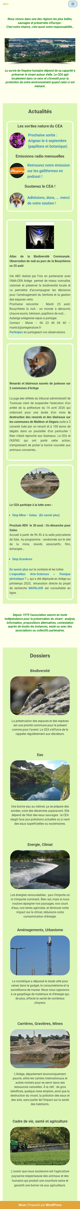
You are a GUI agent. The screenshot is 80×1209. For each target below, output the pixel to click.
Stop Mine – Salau (24, 515)
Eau (40, 754)
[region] (40, 51)
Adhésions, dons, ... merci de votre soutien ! (48, 200)
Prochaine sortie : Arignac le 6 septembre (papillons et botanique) (47, 141)
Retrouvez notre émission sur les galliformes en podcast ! (48, 171)
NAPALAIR (36, 588)
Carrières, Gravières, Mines (40, 1023)
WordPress (54, 1205)
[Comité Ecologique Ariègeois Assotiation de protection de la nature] (6, 4)
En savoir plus (49, 515)
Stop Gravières (22, 559)
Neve (22, 1205)
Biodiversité (40, 670)
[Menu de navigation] (72, 4)
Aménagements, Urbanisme (40, 930)
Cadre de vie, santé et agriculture (40, 1121)
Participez (16, 332)
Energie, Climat (40, 844)
